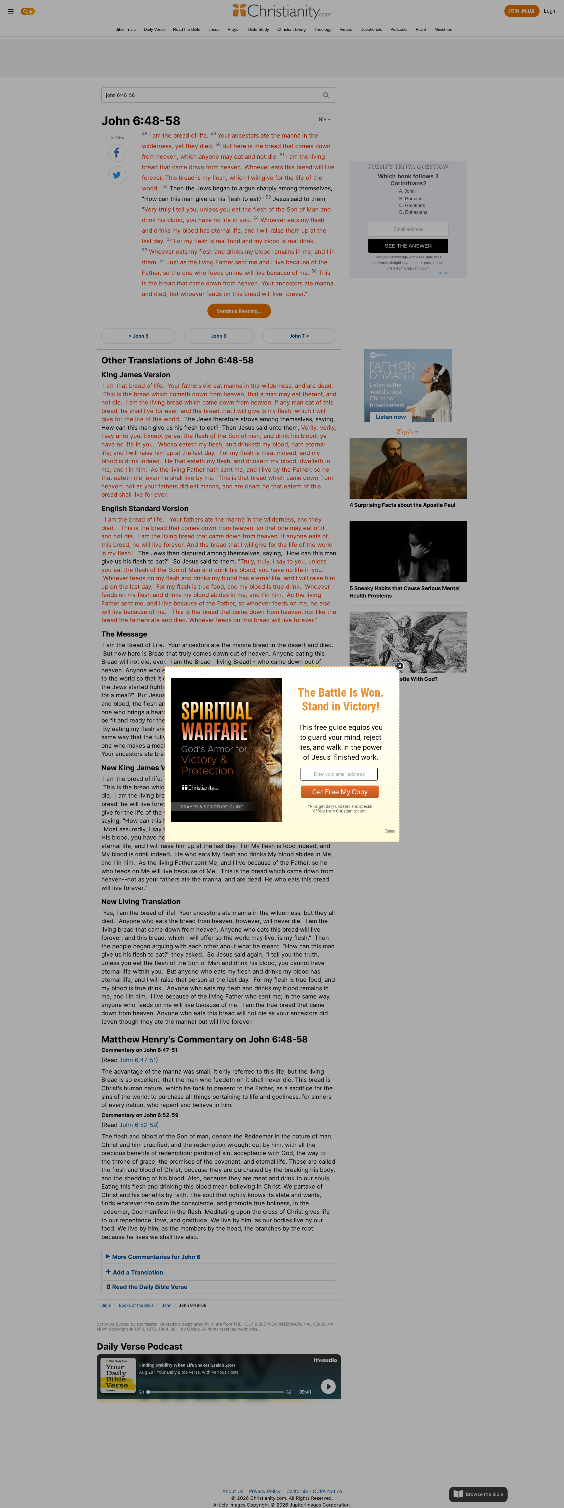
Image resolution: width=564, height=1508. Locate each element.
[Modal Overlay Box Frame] (282, 754)
